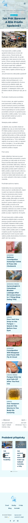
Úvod (7, 505)
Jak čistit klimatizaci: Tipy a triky (20, 423)
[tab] (12, 471)
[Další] (24, 455)
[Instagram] (17, 520)
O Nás (21, 505)
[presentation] (7, 444)
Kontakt (17, 508)
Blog (9, 508)
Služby (14, 505)
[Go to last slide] (4, 455)
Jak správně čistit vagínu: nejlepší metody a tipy (7, 423)
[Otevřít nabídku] (24, 3)
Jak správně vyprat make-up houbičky (6, 455)
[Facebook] (10, 520)
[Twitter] (14, 520)
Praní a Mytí (14, 15)
